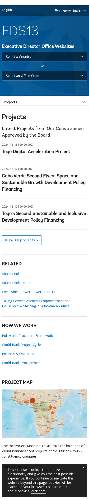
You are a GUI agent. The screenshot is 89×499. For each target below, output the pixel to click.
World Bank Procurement (21, 362)
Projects (10, 102)
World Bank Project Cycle (21, 344)
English (7, 10)
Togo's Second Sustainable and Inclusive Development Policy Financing (44, 217)
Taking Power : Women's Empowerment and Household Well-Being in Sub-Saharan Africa (36, 303)
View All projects (20, 240)
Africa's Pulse (12, 273)
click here (38, 491)
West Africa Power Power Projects (28, 291)
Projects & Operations (19, 353)
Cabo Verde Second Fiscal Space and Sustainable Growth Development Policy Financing (44, 183)
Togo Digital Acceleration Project (36, 152)
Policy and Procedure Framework (27, 335)
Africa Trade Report (17, 282)
